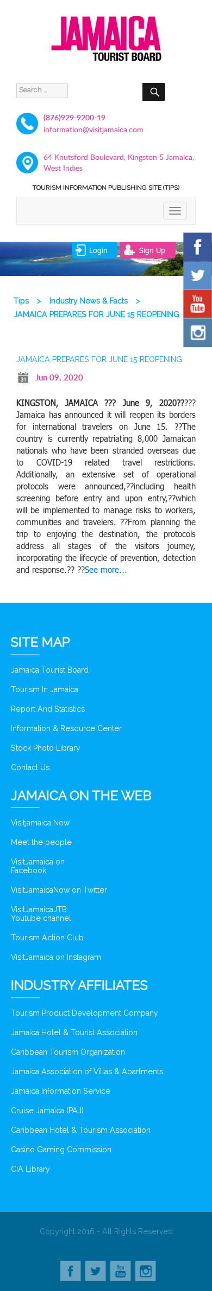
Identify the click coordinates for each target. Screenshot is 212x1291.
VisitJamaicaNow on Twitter (59, 890)
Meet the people (41, 842)
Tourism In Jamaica (44, 689)
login (98, 250)
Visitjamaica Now (40, 822)
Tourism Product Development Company (84, 1013)
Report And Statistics (48, 709)
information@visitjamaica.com (93, 129)
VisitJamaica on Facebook (38, 866)
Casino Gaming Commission (61, 1149)
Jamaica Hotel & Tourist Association (74, 1032)
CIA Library (30, 1169)
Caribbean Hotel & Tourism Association (81, 1130)
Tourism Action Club (47, 937)
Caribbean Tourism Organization (68, 1052)
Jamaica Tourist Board (50, 670)
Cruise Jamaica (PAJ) (47, 1110)
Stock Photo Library (45, 748)
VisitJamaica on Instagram (56, 957)
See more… (106, 570)
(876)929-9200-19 (74, 117)
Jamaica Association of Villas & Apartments (87, 1071)
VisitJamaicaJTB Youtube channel (41, 913)
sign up (152, 250)
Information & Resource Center (66, 728)
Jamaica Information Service (60, 1091)
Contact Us (30, 767)
